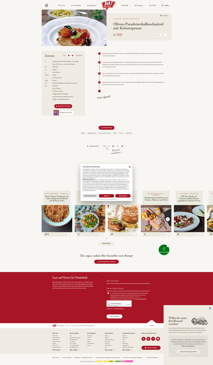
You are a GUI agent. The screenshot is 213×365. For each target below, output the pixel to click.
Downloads (125, 343)
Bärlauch (107, 337)
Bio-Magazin (91, 333)
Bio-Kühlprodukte (74, 347)
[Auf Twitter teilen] (113, 146)
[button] (61, 5)
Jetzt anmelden (114, 316)
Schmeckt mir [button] (108, 127)
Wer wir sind (55, 345)
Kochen (89, 339)
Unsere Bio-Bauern (56, 347)
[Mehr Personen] (72, 55)
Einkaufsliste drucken (64, 106)
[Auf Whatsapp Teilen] (118, 146)
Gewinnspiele (125, 345)
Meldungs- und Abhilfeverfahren (83, 357)
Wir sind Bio (55, 335)
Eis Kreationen (108, 345)
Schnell (121, 133)
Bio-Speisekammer (74, 345)
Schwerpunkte (90, 343)
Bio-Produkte (74, 333)
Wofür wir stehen (56, 341)
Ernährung (89, 335)
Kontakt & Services (128, 333)
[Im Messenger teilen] (122, 146)
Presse (123, 339)
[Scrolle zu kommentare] (164, 35)
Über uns (55, 333)
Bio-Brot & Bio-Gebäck (75, 337)
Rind (115, 133)
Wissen (89, 341)
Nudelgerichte (92, 133)
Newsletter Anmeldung (127, 347)
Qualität (54, 343)
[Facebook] (144, 339)
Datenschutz (55, 357)
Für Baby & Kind (73, 339)
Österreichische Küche (105, 133)
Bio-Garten (72, 341)
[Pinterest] (153, 339)
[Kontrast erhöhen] (46, 5)
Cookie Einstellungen (152, 357)
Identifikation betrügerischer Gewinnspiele (108, 357)
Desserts (107, 343)
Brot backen (107, 341)
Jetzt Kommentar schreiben (107, 261)
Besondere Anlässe (109, 339)
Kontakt (124, 335)
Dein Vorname (112, 281)
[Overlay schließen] (210, 308)
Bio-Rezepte (109, 333)
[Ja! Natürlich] (108, 6)
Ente (106, 347)
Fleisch (83, 133)
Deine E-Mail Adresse (115, 288)
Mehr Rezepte (106, 243)
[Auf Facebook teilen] (109, 146)
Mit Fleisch (129, 133)
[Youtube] (158, 339)
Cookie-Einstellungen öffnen (188, 351)
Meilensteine (55, 339)
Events (88, 345)
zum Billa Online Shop (65, 112)
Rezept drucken (94, 146)
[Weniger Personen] (68, 55)
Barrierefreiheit (67, 357)
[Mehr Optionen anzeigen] (127, 146)
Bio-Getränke (73, 343)
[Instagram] (148, 339)
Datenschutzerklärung (188, 346)
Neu (71, 335)
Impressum (125, 337)
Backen (106, 335)
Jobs (123, 341)
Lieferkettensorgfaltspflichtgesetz (133, 357)
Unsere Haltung (56, 337)
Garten (89, 337)
